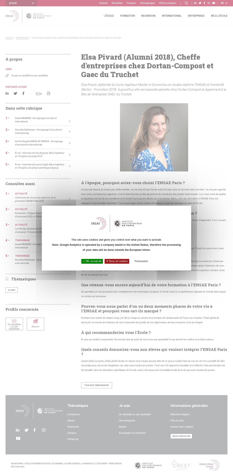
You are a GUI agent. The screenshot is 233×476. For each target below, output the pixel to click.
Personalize (141, 261)
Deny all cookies (118, 261)
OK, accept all (93, 261)
